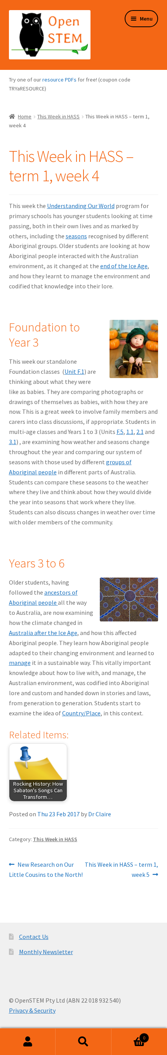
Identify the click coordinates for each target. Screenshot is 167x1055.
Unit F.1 (74, 371)
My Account (28, 1042)
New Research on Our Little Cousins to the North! (46, 869)
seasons (76, 236)
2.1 (140, 432)
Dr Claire (99, 814)
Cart (128, 1035)
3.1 (12, 442)
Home (24, 116)
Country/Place (81, 713)
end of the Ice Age (124, 266)
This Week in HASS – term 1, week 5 (121, 869)
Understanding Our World (81, 206)
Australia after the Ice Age (43, 633)
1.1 (130, 432)
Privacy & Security (32, 1010)
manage (20, 662)
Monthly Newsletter (46, 952)
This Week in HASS (58, 116)
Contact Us (34, 936)
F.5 (120, 432)
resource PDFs (59, 79)
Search (83, 1042)
